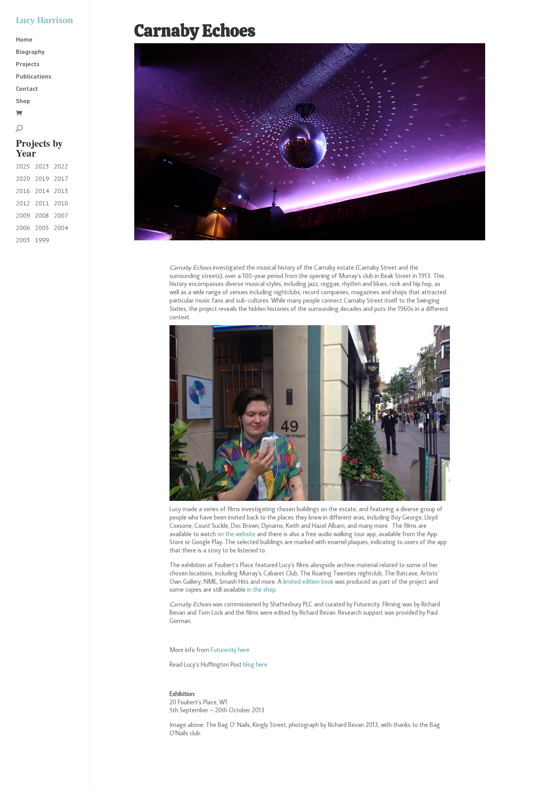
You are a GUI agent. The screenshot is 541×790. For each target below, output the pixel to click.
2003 (23, 240)
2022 (61, 166)
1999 (42, 240)
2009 (23, 215)
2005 (42, 228)
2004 (61, 228)
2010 (61, 203)
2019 (42, 178)
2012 (23, 203)
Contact (27, 88)
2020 (23, 178)
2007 (61, 215)
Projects (28, 64)
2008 (42, 215)
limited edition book (308, 581)
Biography (30, 52)
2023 (42, 166)
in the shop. (262, 589)
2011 (42, 203)
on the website (237, 534)
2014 (42, 191)
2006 (23, 228)
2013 (61, 191)
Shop (23, 101)
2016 (23, 191)
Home (24, 39)
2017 (61, 178)
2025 (23, 166)
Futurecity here (230, 650)
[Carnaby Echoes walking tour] (310, 498)
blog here (255, 664)
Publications (33, 76)
